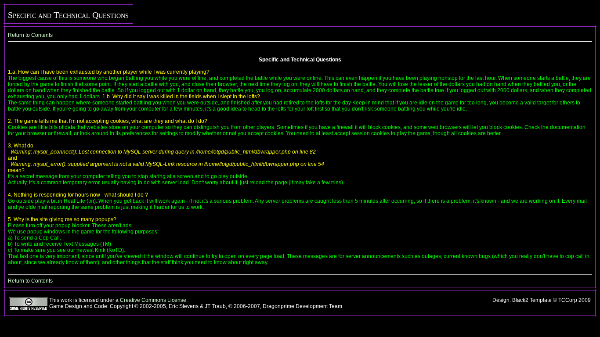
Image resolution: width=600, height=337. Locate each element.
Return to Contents (30, 35)
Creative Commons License (153, 300)
